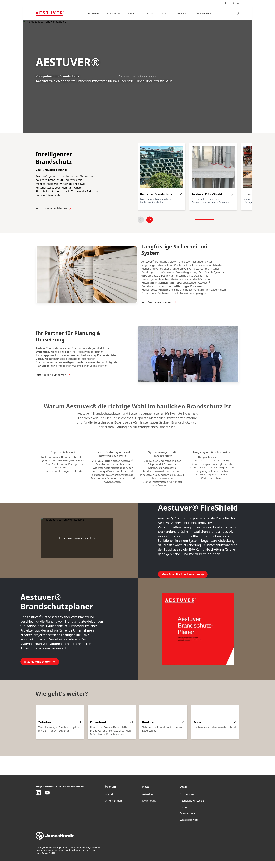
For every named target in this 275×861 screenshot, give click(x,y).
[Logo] (50, 13)
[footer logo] (137, 836)
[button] (93, 13)
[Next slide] (149, 220)
